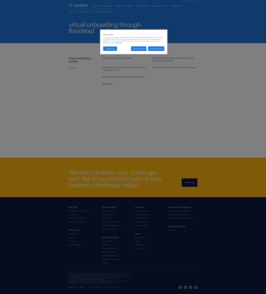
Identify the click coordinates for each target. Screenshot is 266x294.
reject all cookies (138, 49)
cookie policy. (118, 42)
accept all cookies (156, 49)
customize (110, 49)
